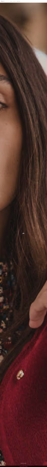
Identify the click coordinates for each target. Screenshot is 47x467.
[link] (7, 1)
